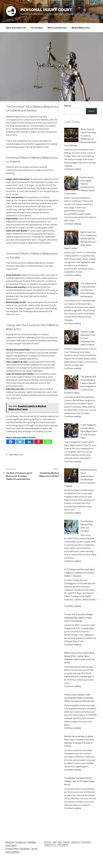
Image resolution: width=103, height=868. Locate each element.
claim (54, 842)
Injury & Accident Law (16, 28)
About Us (9, 842)
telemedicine (62, 845)
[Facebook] (10, 441)
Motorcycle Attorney (57, 28)
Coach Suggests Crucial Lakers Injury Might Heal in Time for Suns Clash (88, 431)
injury (60, 842)
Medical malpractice (81, 28)
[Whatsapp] (47, 441)
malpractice (16, 455)
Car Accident (37, 28)
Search (67, 106)
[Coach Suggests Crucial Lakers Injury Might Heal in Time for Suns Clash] (71, 431)
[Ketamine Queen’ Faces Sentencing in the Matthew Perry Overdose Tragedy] (71, 476)
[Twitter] (20, 441)
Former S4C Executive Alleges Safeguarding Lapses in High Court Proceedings (78, 617)
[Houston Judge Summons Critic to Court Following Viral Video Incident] (71, 337)
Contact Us (20, 842)
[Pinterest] (38, 441)
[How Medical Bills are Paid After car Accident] (71, 527)
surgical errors (50, 845)
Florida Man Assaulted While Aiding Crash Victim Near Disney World (79, 781)
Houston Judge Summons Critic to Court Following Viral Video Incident (87, 338)
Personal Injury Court (46, 9)
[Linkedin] (29, 441)
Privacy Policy (11, 848)
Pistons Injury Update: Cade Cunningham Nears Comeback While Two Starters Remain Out (79, 698)
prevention (86, 842)
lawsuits (66, 842)
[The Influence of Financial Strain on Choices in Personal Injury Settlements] (71, 289)
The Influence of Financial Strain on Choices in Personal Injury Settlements (88, 290)
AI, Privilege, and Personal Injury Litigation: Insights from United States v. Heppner (79, 572)
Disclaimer (25, 848)
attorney (47, 842)
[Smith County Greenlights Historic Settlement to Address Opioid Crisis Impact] (71, 183)
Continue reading (72, 169)
